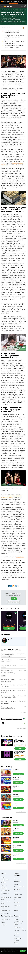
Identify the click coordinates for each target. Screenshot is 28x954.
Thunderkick (15, 830)
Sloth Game (15, 820)
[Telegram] (16, 586)
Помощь (16, 933)
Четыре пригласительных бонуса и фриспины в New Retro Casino (19, 741)
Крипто (16, 884)
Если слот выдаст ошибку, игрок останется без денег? (8, 696)
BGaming (15, 804)
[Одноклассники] (13, 586)
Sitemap (16, 943)
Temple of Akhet (17, 828)
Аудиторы (16, 902)
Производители (18, 879)
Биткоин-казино (5, 910)
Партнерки (4, 925)
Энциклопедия (5, 913)
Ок (22, 950)
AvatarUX (14, 771)
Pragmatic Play (16, 779)
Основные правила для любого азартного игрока (8, 707)
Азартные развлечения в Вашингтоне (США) (7, 685)
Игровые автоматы (6, 890)
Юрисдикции (17, 897)
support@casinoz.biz (13, 3)
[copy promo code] (11, 625)
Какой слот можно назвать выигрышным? (8, 702)
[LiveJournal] (9, 586)
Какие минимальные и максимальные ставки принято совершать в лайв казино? (8, 673)
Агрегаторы (17, 889)
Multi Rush (15, 803)
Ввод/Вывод (17, 881)
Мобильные (17, 905)
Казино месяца (18, 894)
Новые (3, 877)
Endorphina (15, 822)
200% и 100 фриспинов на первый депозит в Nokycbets (19, 752)
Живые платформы (19, 886)
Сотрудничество (5, 919)
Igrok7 (11, 16)
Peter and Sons (16, 796)
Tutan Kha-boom (17, 845)
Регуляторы (17, 900)
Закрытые (3, 882)
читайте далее (20, 557)
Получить (20, 748)
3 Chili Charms (16, 769)
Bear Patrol (16, 794)
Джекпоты (4, 885)
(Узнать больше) (11, 951)
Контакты (16, 936)
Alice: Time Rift (16, 854)
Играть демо (19, 774)
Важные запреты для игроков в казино (6, 660)
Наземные (16, 892)
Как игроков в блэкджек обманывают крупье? (7, 655)
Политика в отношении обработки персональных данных (20, 928)
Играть (9, 628)
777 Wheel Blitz (16, 777)
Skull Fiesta (15, 786)
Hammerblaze (16, 837)
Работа (3, 922)
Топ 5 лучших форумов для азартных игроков (8, 680)
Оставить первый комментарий (10, 21)
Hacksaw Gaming (16, 787)
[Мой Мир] (11, 586)
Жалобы (16, 910)
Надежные (4, 888)
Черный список (5, 880)
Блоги (15, 908)
